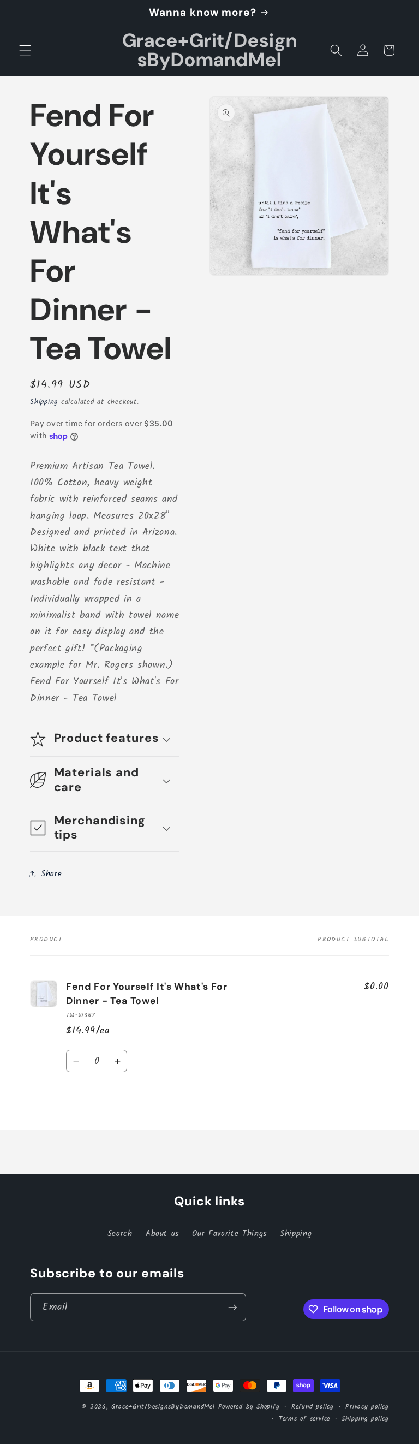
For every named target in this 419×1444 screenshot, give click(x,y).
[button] (25, 50)
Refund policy (312, 1406)
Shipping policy (365, 1418)
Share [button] (51, 874)
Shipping (44, 402)
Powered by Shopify (249, 1406)
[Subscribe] (232, 1307)
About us (162, 1233)
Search (120, 1233)
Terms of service (304, 1418)
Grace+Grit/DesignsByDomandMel (162, 1406)
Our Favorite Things (229, 1233)
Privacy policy (367, 1406)
